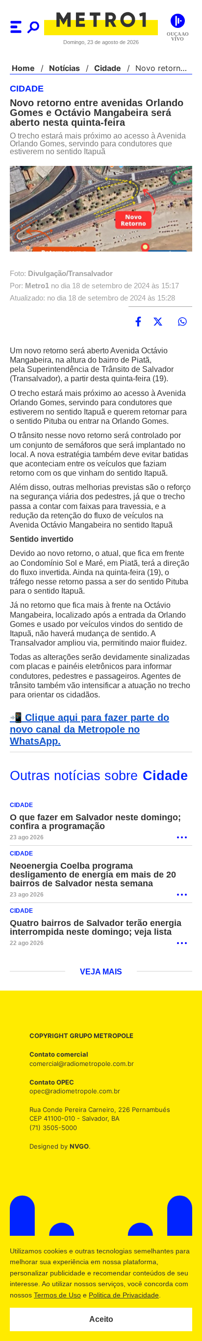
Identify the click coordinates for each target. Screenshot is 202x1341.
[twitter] (158, 322)
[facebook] (138, 322)
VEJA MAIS (101, 989)
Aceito (101, 1319)
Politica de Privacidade (138, 1295)
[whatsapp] (182, 322)
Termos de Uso (72, 1295)
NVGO (76, 1162)
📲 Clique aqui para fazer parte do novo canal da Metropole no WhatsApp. (99, 752)
